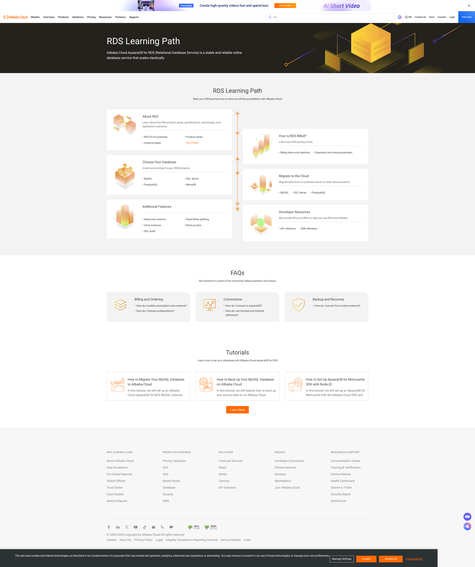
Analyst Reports (117, 501)
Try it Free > (192, 142)
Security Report (341, 494)
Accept (366, 558)
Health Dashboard (343, 481)
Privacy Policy (143, 540)
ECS (165, 467)
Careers (112, 540)
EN (410, 17)
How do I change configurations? (155, 310)
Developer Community (289, 461)
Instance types (152, 142)
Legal (159, 540)
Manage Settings (341, 558)
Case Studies (115, 494)
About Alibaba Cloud (120, 461)
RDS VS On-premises (156, 136)
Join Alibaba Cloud (287, 487)
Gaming (224, 481)
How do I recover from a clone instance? (337, 305)
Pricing (91, 17)
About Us (125, 540)
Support (134, 17)
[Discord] (171, 527)
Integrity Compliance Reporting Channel (192, 540)
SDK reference (309, 228)
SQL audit (149, 231)
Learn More (237, 410)
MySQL (148, 178)
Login (452, 17)
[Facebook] (109, 527)
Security (168, 494)
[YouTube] (135, 527)
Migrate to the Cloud (294, 176)
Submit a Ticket (341, 487)
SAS (165, 474)
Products (63, 17)
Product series (194, 136)
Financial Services (231, 461)
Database (169, 487)
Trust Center (114, 487)
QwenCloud (338, 501)
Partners (120, 17)
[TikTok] (144, 527)
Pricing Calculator (174, 461)
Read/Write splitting (197, 219)
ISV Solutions (227, 487)
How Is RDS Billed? (293, 136)
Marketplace (283, 481)
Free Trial (466, 17)
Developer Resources (294, 212)
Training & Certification (346, 467)
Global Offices (116, 481)
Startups (280, 474)
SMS (166, 501)
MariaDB (191, 184)
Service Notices (341, 474)
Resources (105, 17)
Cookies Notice (413, 558)
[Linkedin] (118, 527)
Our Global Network (119, 474)
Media (223, 474)
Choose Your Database (159, 162)
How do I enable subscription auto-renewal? (161, 305)
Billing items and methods (295, 152)
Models (35, 17)
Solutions (77, 17)
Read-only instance (155, 219)
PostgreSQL (151, 184)
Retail (222, 467)
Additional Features (156, 206)
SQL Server (192, 178)
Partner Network (285, 467)
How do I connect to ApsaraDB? (243, 305)
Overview (48, 17)
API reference (288, 228)
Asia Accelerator (117, 467)
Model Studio (171, 481)
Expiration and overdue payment (333, 152)
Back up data (193, 225)
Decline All (391, 558)
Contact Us (420, 17)
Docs (431, 17)
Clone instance (152, 225)
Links (247, 540)
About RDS (150, 116)
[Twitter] (127, 527)
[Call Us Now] (162, 527)
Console (442, 17)
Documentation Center (345, 461)
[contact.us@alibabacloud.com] (153, 527)
